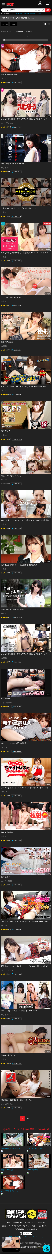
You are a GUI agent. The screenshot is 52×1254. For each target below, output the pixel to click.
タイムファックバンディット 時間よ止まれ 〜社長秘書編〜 (23, 386)
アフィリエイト (30, 1223)
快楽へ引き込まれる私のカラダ (13, 163)
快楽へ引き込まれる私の (10, 1148)
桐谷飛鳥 (32, 13)
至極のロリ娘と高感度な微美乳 (13, 609)
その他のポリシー (44, 1226)
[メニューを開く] (3, 4)
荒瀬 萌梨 (26, 13)
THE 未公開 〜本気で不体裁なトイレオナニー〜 (19, 1011)
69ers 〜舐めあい (33, 1170)
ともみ (17, 13)
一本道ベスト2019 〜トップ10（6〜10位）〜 (18, 208)
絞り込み (5, 24)
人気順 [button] (12, 24)
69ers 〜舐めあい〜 (8, 1055)
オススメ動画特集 (31, 1229)
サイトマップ (16, 1226)
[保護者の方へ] (26, 1244)
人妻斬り (4, 435)
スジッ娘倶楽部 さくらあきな (12, 297)
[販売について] (26, 1219)
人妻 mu (38, 13)
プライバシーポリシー (29, 1226)
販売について (6, 1226)
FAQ (21, 1223)
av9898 (4, 346)
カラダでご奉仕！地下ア (36, 1148)
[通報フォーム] (26, 1248)
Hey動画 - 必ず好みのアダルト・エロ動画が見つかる (10, 4)
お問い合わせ (41, 1223)
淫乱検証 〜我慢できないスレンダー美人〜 (17, 1100)
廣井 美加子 (5, 431)
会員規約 (16, 1223)
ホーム (9, 1223)
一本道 (3, 212)
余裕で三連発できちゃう (10, 1191)
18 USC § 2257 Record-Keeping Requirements (26, 1237)
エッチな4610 (6, 703)
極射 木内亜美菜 (7, 342)
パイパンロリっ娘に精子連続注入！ (14, 743)
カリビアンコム (7, 78)
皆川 (21, 13)
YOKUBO (4, 480)
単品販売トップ (6, 31)
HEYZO (4, 747)
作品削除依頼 (19, 1229)
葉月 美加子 (5, 698)
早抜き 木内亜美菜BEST (10, 74)
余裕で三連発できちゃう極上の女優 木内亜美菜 (19, 565)
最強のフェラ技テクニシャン (12, 476)
